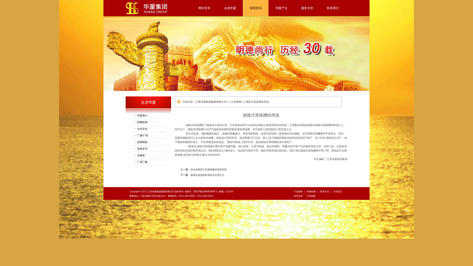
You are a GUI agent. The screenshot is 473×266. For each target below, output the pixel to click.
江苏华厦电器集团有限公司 (211, 101)
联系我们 (333, 8)
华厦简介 (142, 115)
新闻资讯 (256, 8)
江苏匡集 (311, 196)
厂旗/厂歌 (142, 135)
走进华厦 (230, 8)
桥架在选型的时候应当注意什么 (207, 175)
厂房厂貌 (142, 162)
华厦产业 (281, 8)
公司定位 (337, 191)
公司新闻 (236, 101)
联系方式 (324, 191)
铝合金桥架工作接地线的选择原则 (209, 169)
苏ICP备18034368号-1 (205, 191)
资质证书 (142, 148)
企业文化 (142, 128)
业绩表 (141, 155)
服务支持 (307, 8)
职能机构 (142, 122)
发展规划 (142, 142)
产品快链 (298, 191)
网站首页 (204, 8)
